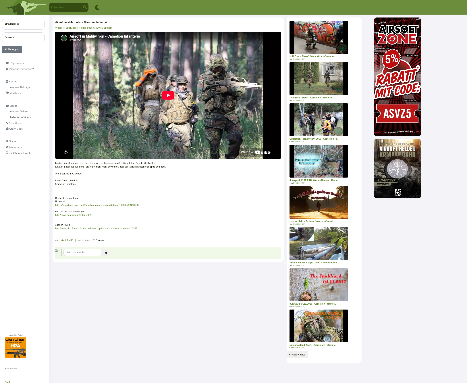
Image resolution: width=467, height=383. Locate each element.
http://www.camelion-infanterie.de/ (73, 215)
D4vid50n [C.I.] (68, 240)
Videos (59, 27)
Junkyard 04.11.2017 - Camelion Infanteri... (313, 303)
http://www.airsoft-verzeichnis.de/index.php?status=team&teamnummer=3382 (96, 228)
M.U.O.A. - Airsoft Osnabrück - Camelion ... (314, 56)
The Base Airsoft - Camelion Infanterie (311, 97)
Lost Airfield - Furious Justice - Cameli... (312, 221)
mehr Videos (298, 354)
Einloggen (13, 49)
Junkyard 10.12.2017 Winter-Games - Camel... (315, 180)
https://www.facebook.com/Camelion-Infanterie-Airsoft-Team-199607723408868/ (97, 205)
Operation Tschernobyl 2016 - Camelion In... (314, 138)
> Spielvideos (70, 27)
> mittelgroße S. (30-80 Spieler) (95, 27)
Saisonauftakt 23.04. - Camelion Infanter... (313, 345)
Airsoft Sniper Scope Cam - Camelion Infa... (314, 262)
